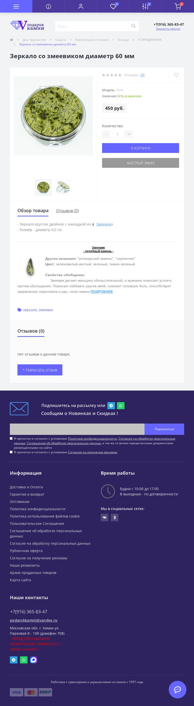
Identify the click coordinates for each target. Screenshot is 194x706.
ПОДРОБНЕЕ (101, 292)
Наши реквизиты (25, 565)
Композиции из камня (92, 40)
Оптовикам (19, 501)
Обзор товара (32, 210)
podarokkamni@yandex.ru (34, 620)
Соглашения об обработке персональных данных (64, 443)
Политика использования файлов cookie (45, 516)
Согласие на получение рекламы (38, 558)
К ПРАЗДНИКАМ (149, 40)
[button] (81, 6)
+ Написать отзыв (39, 370)
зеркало (30, 309)
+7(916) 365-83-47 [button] (28, 612)
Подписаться (164, 429)
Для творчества (34, 40)
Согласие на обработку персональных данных (50, 543)
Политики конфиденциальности (92, 438)
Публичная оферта (26, 550)
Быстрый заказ (140, 163)
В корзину (140, 148)
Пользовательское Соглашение (37, 523)
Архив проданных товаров (33, 572)
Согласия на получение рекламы (92, 452)
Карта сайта (20, 579)
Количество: (113, 125)
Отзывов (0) (67, 210)
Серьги (60, 40)
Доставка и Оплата (26, 487)
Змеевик (103, 224)
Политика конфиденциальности (37, 508)
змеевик (46, 309)
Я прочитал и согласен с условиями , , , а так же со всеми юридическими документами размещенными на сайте (94, 443)
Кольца (123, 40)
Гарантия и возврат (27, 494)
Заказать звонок (168, 28)
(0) (142, 75)
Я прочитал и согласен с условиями (65, 452)
